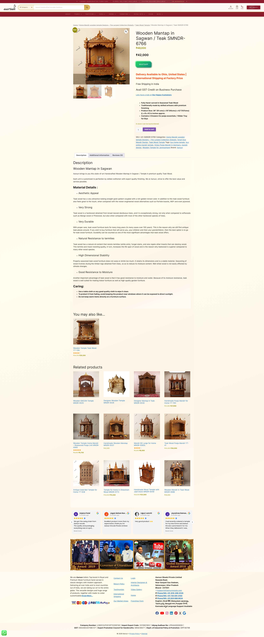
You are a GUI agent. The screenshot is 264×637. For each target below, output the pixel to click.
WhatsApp (143, 64)
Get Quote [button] (253, 7)
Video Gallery (136, 590)
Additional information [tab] (99, 155)
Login (133, 578)
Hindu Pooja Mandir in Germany (167, 145)
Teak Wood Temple (142, 25)
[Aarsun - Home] (10, 7)
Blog (160, 14)
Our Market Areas (121, 601)
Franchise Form (137, 601)
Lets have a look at (154, 95)
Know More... (87, 596)
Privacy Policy (135, 634)
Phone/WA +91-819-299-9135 (170, 593)
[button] (126, 31)
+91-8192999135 (177, 1)
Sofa (102, 14)
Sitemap (144, 634)
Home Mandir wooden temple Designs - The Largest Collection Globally (106, 25)
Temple (78, 14)
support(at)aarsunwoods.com (169, 590)
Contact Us (118, 578)
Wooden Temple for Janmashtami (156, 148)
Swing (112, 14)
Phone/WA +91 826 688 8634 (170, 598)
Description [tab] (81, 155)
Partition (91, 14)
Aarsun (180, 148)
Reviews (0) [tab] (118, 155)
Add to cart (149, 129)
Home (75, 25)
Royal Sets (139, 14)
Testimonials (119, 590)
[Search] (87, 7)
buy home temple (177, 142)
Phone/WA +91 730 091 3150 (169, 596)
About (68, 14)
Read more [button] (108, 531)
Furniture (125, 14)
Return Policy (119, 584)
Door (151, 14)
